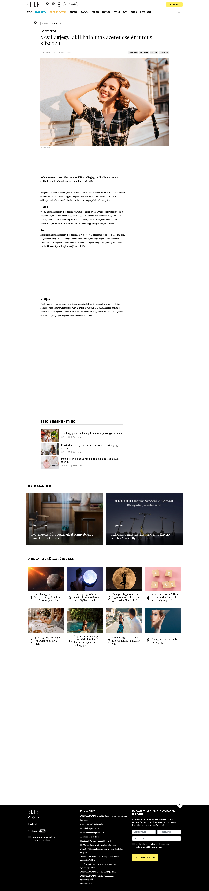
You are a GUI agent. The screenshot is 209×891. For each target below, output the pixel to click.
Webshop (174, 4)
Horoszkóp (145, 12)
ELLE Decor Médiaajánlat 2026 (92, 833)
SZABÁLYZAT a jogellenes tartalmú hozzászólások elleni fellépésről (101, 851)
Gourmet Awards (57, 12)
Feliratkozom (145, 857)
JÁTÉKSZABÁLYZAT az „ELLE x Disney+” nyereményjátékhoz (103, 816)
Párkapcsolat (120, 12)
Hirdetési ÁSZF (86, 884)
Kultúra (84, 12)
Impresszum (84, 820)
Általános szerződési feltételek (91, 824)
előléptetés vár (46, 196)
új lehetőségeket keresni (58, 311)
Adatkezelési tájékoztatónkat (149, 847)
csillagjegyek (133, 52)
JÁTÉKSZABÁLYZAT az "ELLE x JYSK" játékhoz (98, 872)
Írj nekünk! (32, 824)
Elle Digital (40, 12)
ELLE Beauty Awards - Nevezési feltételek (95, 841)
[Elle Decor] (32, 4)
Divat (29, 12)
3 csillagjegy (164, 52)
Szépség (73, 12)
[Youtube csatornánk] (59, 4)
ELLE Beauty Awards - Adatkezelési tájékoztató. (98, 845)
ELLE (69, 52)
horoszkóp (144, 52)
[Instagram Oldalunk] (33, 817)
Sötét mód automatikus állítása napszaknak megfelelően (44, 838)
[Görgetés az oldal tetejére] (180, 805)
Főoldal (44, 23)
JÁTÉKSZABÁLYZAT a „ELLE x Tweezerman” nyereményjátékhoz (97, 877)
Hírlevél (72, 4)
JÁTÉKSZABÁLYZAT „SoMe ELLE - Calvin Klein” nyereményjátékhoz (98, 866)
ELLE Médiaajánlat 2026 (89, 829)
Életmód (106, 12)
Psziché (95, 12)
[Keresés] (179, 12)
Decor (134, 12)
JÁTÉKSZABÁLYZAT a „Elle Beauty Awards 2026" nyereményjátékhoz (99, 858)
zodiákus (153, 52)
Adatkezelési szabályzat (89, 837)
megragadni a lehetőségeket (98, 200)
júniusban (78, 212)
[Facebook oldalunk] (47, 4)
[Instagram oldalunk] (53, 4)
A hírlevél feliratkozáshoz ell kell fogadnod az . (153, 845)
